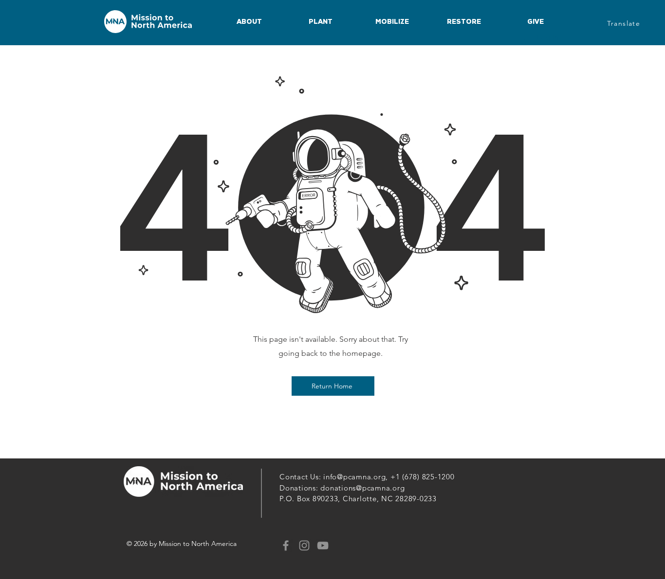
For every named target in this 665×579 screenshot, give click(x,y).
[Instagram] (304, 545)
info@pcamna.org (354, 476)
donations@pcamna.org (362, 487)
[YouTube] (323, 545)
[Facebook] (286, 545)
